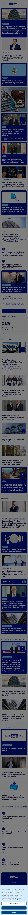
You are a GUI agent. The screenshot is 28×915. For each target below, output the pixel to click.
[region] (14, 900)
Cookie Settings (14, 903)
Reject (14, 908)
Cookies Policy (16, 899)
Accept (14, 912)
